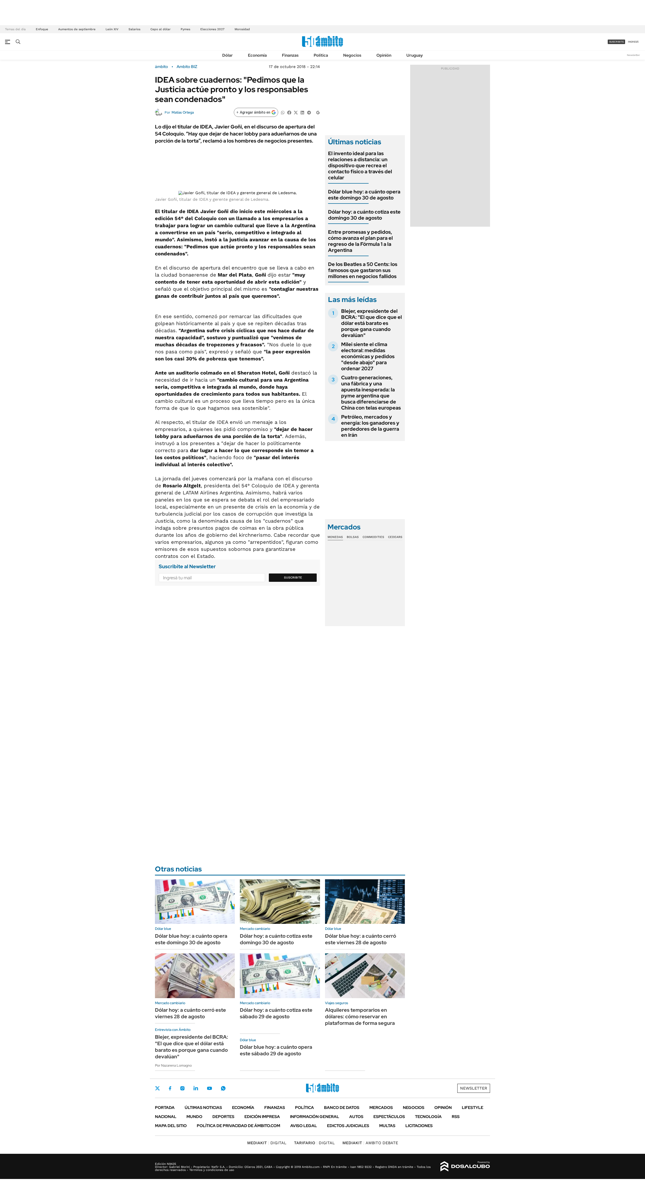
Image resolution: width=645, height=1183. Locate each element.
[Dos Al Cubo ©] (465, 1166)
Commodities (373, 537)
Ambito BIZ (187, 67)
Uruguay (414, 55)
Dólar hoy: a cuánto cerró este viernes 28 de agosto (190, 1013)
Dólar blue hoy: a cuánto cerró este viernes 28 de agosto (360, 939)
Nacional (165, 1116)
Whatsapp (223, 1088)
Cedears (395, 537)
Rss (456, 1116)
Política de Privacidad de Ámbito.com (238, 1125)
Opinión (383, 55)
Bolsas (353, 537)
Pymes (185, 29)
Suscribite (293, 577)
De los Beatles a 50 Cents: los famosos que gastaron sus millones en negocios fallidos (362, 270)
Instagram (182, 1088)
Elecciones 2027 (212, 29)
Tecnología (428, 1116)
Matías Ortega (183, 112)
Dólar (227, 55)
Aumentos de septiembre (76, 29)
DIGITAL (266, 1142)
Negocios (352, 55)
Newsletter (633, 55)
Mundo (194, 1116)
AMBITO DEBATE (370, 1142)
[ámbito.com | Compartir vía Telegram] (309, 112)
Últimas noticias (203, 1107)
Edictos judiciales (348, 1125)
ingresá (633, 41)
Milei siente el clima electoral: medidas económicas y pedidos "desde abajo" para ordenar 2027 (368, 356)
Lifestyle (472, 1107)
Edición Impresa (262, 1116)
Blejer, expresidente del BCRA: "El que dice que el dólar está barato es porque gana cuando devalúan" (371, 323)
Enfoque (42, 29)
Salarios (134, 29)
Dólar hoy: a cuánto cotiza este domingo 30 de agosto (364, 215)
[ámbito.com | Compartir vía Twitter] (296, 112)
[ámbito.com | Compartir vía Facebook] (289, 112)
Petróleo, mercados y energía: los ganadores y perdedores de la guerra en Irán (370, 426)
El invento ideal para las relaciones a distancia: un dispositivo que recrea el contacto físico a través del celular (360, 165)
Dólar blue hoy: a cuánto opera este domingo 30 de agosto (364, 194)
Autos (356, 1116)
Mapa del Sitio (171, 1125)
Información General (314, 1116)
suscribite (616, 41)
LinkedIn (196, 1088)
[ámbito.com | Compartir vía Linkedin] (302, 112)
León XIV (112, 29)
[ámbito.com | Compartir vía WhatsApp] (283, 112)
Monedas (335, 537)
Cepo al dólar (160, 29)
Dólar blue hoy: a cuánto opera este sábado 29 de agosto (276, 1050)
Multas (387, 1125)
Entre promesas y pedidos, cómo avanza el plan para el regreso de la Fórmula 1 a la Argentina (360, 241)
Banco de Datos (341, 1107)
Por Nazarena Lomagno (173, 1065)
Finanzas (290, 55)
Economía (257, 55)
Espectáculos (389, 1116)
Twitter (157, 1088)
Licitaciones (419, 1125)
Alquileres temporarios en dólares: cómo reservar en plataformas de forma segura (360, 1016)
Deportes (223, 1116)
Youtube (209, 1088)
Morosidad (242, 29)
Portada (165, 1107)
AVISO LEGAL (303, 1125)
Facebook (170, 1088)
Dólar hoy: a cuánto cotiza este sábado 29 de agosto (276, 1013)
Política (321, 55)
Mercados (381, 1107)
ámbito (161, 67)
